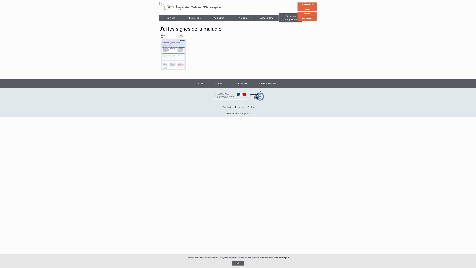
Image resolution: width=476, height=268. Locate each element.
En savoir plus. (283, 258)
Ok (238, 263)
